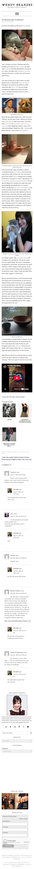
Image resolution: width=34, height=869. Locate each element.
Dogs (21, 451)
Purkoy (15, 176)
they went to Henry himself (22, 187)
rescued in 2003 (21, 258)
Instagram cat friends (24, 71)
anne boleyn (14, 451)
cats (18, 451)
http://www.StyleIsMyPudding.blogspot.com (18, 621)
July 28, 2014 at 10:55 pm (18, 593)
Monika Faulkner (15, 591)
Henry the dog (23, 82)
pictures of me (26, 451)
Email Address (7, 821)
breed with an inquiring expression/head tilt (14, 181)
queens (3, 453)
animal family (26, 26)
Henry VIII (15, 87)
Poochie (12, 555)
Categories (5, 748)
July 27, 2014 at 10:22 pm (18, 516)
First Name (5, 827)
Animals (9, 451)
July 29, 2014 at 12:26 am (18, 655)
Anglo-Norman (9, 121)
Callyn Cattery (20, 66)
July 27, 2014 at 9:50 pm (18, 474)
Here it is (18, 346)
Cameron (13, 472)
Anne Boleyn (17, 172)
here (22, 348)
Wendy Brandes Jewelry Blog (17, 5)
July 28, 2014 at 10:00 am (18, 558)
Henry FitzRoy (23, 130)
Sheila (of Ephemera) (17, 652)
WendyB (15, 489)
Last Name (5, 832)
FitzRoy (8, 69)
